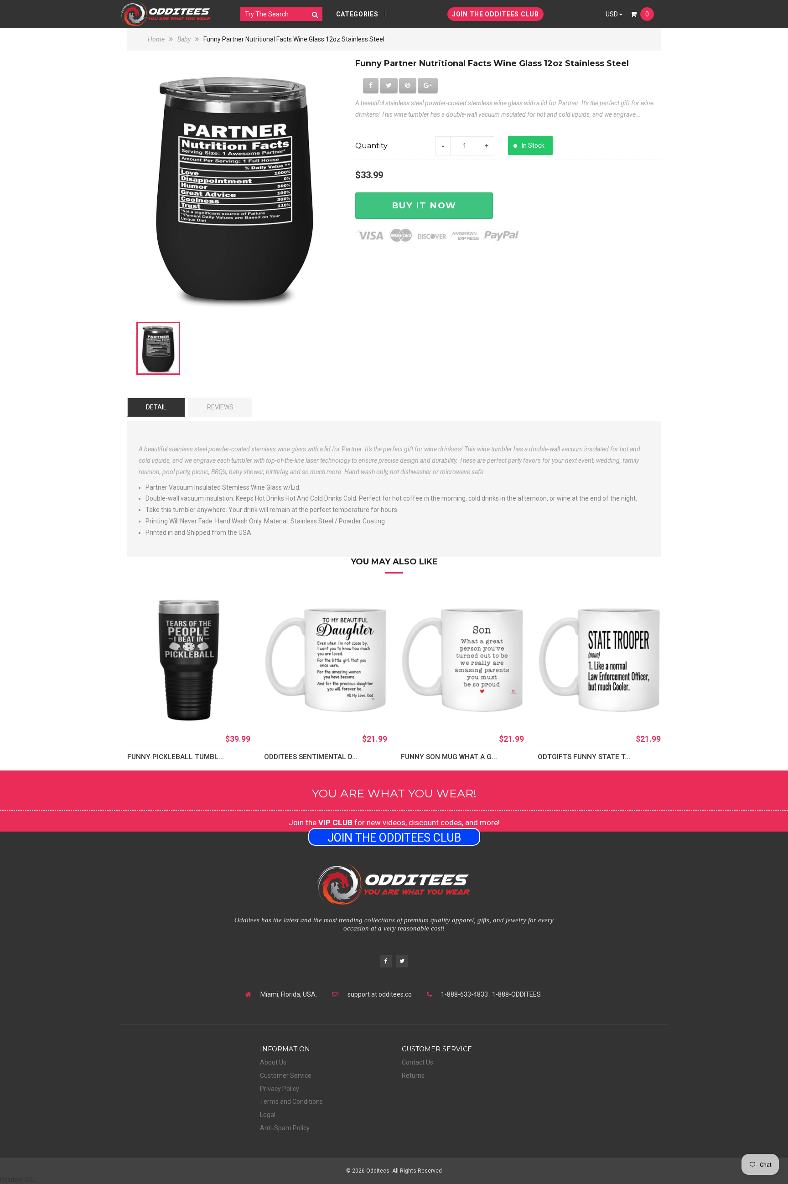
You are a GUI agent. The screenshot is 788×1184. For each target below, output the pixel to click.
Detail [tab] (156, 407)
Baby (184, 39)
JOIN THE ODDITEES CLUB (495, 14)
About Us (273, 1062)
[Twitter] (402, 962)
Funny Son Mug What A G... (449, 757)
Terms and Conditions (291, 1101)
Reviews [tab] (220, 407)
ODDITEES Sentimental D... (311, 757)
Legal (267, 1114)
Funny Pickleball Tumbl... (175, 757)
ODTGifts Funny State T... (584, 757)
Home (157, 39)
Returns (413, 1075)
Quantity (371, 145)
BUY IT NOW (424, 205)
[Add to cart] (284, 708)
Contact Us (417, 1062)
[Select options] (147, 708)
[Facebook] (386, 962)
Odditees (377, 1171)
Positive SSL (18, 1179)
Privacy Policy (279, 1088)
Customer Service (285, 1075)
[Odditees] (166, 14)
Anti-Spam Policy (285, 1128)
